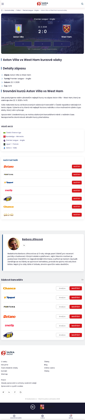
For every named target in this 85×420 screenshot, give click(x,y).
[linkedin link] (24, 245)
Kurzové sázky (9, 10)
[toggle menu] (2, 3)
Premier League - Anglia (31, 10)
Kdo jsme (4, 365)
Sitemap (4, 374)
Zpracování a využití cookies (12, 386)
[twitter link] (3, 392)
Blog (45, 365)
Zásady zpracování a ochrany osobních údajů (18, 383)
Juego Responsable (49, 49)
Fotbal (18, 10)
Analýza (62, 288)
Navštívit (76, 166)
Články (46, 371)
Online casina (49, 368)
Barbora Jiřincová (32, 239)
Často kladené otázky (9, 368)
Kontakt (4, 371)
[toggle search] (82, 3)
